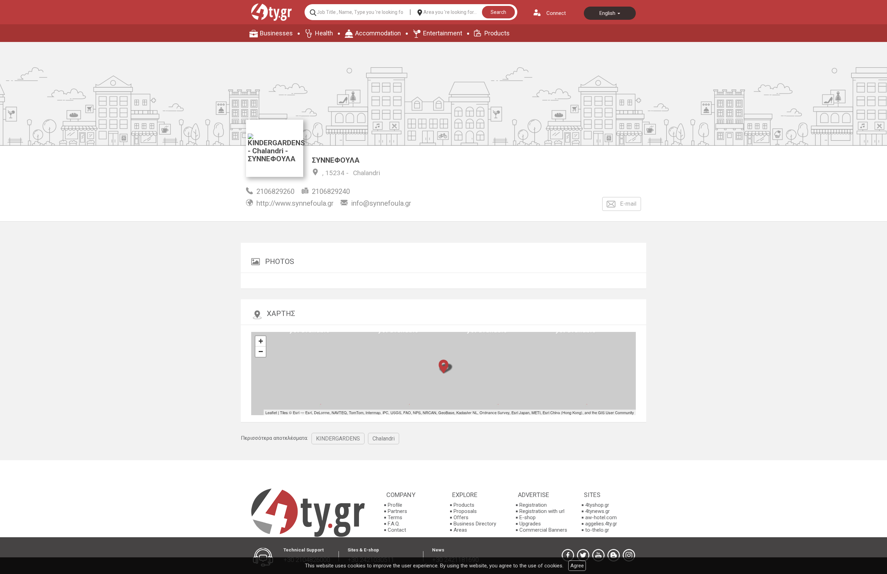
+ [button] (260, 341)
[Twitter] (583, 555)
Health (324, 33)
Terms (395, 517)
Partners (397, 511)
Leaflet (271, 412)
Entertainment (442, 33)
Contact (397, 530)
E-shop (527, 517)
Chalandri (366, 173)
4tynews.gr (597, 511)
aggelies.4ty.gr (601, 524)
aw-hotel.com (601, 517)
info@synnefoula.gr (381, 203)
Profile (395, 505)
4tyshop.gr (597, 505)
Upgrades (530, 524)
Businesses (276, 33)
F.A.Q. (394, 524)
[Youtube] (598, 555)
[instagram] (629, 555)
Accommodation (378, 33)
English (608, 13)
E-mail (627, 203)
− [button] (260, 351)
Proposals (465, 511)
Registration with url (541, 511)
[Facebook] (568, 555)
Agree (577, 566)
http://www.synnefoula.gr (295, 203)
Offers (461, 517)
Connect (556, 13)
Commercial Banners (543, 530)
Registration (533, 505)
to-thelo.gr (597, 530)
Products (497, 33)
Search (498, 12)
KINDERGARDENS (338, 438)
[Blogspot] (613, 555)
